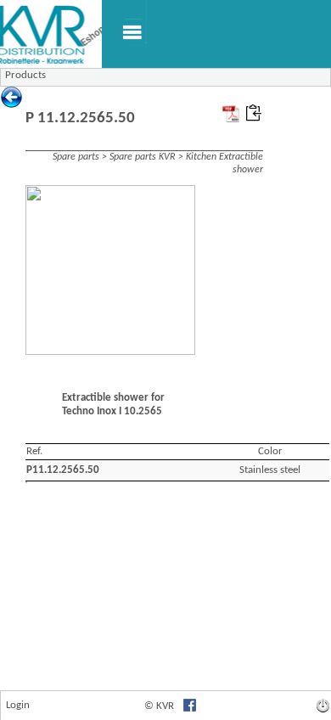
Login (18, 705)
